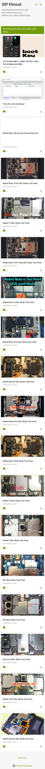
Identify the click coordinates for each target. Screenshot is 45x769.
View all (6, 32)
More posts (22, 758)
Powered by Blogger (23, 766)
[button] (40, 72)
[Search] (36, 4)
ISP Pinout (12, 4)
